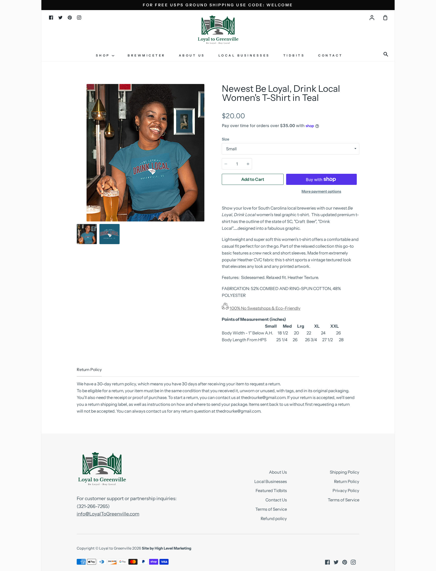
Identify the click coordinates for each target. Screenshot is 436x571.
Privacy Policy (346, 490)
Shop (104, 55)
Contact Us (276, 499)
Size (225, 139)
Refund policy (274, 518)
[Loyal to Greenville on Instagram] (353, 562)
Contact (330, 55)
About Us (192, 55)
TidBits (294, 55)
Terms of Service (271, 509)
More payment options (321, 191)
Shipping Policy (344, 472)
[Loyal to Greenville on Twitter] (336, 562)
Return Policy (346, 481)
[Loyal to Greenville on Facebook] (327, 562)
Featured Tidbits (271, 490)
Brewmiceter (147, 55)
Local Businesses (244, 55)
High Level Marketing (173, 548)
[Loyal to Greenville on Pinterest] (344, 562)
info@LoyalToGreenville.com (108, 514)
